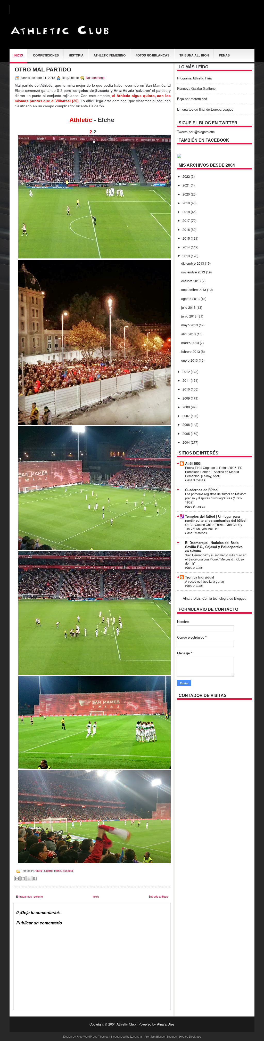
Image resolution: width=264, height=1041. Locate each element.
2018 (187, 211)
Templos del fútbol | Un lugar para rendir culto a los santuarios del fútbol (215, 518)
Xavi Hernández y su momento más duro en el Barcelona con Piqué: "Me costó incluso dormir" (215, 559)
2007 (187, 415)
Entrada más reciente (29, 896)
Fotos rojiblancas (152, 55)
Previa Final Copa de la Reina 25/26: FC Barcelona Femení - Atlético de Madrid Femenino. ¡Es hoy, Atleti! (213, 471)
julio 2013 (188, 307)
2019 (187, 202)
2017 (187, 220)
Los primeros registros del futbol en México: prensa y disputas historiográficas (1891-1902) (215, 498)
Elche (57, 870)
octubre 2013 (191, 280)
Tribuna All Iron (194, 55)
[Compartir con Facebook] (34, 878)
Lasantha (136, 1036)
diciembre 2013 (193, 263)
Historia (76, 55)
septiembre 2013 (194, 289)
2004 (187, 442)
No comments (95, 78)
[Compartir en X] (28, 878)
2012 (187, 371)
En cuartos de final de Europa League (205, 109)
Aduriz (39, 870)
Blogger (239, 598)
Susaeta (68, 870)
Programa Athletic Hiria (194, 78)
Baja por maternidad (192, 98)
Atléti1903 (193, 463)
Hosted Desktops (190, 1036)
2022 (187, 176)
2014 (187, 247)
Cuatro (48, 870)
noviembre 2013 (193, 272)
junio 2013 (189, 316)
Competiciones (46, 55)
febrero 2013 (191, 351)
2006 (187, 424)
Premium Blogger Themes (160, 1036)
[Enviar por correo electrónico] (17, 878)
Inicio (18, 55)
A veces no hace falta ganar (204, 581)
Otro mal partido (43, 69)
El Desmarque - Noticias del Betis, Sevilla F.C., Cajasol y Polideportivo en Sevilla (214, 546)
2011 (187, 380)
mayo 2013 (190, 324)
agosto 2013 (191, 298)
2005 (187, 433)
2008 (187, 406)
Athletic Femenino (110, 55)
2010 (187, 389)
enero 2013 (190, 360)
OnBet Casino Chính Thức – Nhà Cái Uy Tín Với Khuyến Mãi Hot (213, 526)
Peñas (224, 55)
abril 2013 (189, 333)
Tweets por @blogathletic (196, 131)
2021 (187, 185)
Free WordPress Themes (93, 1036)
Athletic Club (126, 1024)
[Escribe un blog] (23, 878)
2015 (187, 238)
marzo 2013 (190, 342)
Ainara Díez (166, 1024)
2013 (187, 255)
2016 (187, 229)
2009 (187, 398)
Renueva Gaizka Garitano (196, 88)
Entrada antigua (158, 896)
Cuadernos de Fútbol (202, 489)
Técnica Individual (199, 577)
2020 (187, 194)
